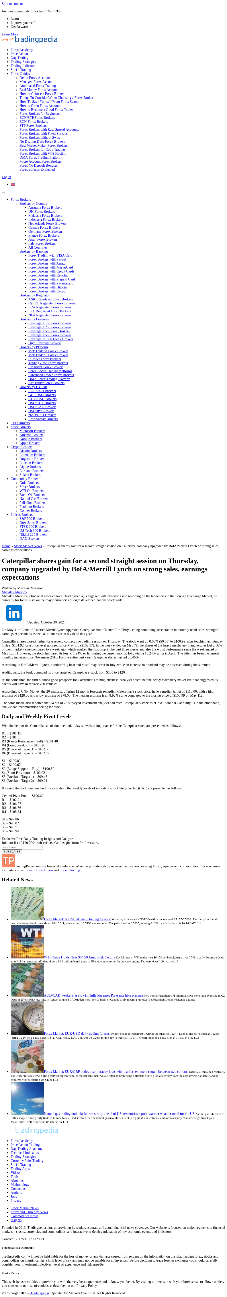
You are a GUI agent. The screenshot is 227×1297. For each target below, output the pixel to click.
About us (17, 1180)
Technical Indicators (25, 1153)
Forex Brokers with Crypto (47, 291)
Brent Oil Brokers (32, 495)
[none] (118, 185)
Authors (16, 1192)
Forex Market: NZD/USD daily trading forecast (77, 919)
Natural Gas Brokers (34, 498)
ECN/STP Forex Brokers (37, 117)
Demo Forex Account (35, 78)
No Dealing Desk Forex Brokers (42, 141)
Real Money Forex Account (39, 90)
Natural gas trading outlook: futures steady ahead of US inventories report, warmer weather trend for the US (119, 1114)
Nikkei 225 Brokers (33, 534)
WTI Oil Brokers (31, 491)
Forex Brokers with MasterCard (50, 267)
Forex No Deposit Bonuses (39, 165)
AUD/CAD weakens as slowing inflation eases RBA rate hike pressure (93, 995)
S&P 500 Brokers (32, 518)
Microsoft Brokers (32, 431)
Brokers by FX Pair (33, 387)
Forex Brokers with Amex (46, 263)
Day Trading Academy (27, 1149)
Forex (29, 870)
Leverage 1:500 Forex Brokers (49, 335)
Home (6, 546)
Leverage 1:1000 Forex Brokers (50, 339)
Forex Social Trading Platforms (50, 371)
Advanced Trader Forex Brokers (51, 375)
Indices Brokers (22, 514)
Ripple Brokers (30, 467)
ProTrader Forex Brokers (45, 367)
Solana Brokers (30, 475)
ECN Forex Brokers (34, 121)
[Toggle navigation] (3, 193)
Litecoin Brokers (31, 463)
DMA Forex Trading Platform (40, 157)
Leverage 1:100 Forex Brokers (49, 323)
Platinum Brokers (32, 506)
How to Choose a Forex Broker (42, 93)
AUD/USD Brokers (42, 399)
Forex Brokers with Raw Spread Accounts (49, 129)
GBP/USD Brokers (42, 395)
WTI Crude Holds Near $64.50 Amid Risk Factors (79, 957)
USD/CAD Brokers (42, 407)
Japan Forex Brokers (42, 239)
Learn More (10, 34)
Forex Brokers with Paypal (47, 259)
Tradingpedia (39, 1293)
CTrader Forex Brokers (44, 359)
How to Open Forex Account (40, 105)
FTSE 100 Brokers (33, 526)
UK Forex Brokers (41, 211)
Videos (15, 1172)
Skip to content (12, 4)
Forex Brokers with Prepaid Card (51, 279)
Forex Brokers (21, 199)
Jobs (14, 1196)
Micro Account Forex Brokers (41, 161)
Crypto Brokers (21, 447)
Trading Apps (20, 1168)
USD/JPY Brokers (41, 411)
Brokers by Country (33, 203)
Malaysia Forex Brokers (45, 215)
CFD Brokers (20, 423)
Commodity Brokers (25, 479)
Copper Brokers (31, 510)
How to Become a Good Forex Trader (46, 109)
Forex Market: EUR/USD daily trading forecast (77, 1033)
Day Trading (19, 58)
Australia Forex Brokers (45, 207)
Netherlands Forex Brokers (47, 223)
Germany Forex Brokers (45, 231)
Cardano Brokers (31, 471)
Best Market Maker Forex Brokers (44, 145)
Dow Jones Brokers (33, 522)
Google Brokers (31, 439)
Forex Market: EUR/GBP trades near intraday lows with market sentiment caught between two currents (116, 1071)
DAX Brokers (29, 538)
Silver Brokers (30, 487)
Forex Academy (22, 50)
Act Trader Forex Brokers (46, 383)
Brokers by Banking (34, 251)
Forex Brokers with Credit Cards (51, 271)
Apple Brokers (30, 443)
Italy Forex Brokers (42, 243)
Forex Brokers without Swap (40, 137)
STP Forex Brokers (33, 125)
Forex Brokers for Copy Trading (42, 149)
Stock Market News (28, 546)
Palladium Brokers (32, 502)
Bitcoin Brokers (31, 451)
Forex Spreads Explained (37, 169)
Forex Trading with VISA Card (50, 255)
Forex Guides (20, 74)
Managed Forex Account (37, 82)
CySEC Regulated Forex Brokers (51, 303)
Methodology (20, 1184)
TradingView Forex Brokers (48, 363)
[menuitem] (13, 184)
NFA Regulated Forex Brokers (49, 315)
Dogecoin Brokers (32, 459)
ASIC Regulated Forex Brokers (50, 299)
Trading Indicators (23, 66)
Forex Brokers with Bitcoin (47, 287)
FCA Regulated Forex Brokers (49, 307)
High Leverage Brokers (44, 343)
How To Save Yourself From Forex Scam (49, 101)
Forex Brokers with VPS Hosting (43, 153)
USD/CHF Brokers (42, 403)
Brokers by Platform (34, 347)
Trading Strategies (23, 62)
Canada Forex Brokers (44, 227)
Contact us (18, 1188)
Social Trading (21, 70)
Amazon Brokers (31, 435)
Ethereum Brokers (32, 455)
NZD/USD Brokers (42, 415)
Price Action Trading (25, 1145)
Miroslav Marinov (14, 592)
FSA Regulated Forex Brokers (49, 311)
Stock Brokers (21, 427)
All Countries (37, 247)
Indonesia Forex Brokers (45, 219)
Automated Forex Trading (38, 86)
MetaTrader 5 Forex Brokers (48, 355)
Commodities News (24, 1216)
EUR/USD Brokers (42, 391)
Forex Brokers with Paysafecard (50, 283)
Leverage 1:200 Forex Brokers (49, 327)
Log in (6, 177)
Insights (16, 1220)
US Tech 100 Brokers (35, 530)
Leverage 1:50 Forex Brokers (49, 331)
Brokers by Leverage (34, 319)
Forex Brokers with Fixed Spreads (44, 133)
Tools (14, 1176)
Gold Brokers (29, 483)
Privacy (16, 1200)
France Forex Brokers (43, 235)
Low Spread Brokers (43, 419)
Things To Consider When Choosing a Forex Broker (56, 97)
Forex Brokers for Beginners (40, 113)
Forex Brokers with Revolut (48, 275)
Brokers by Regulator (35, 295)
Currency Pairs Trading (27, 1161)
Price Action (19, 54)
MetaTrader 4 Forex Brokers (48, 351)
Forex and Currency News (29, 1212)
